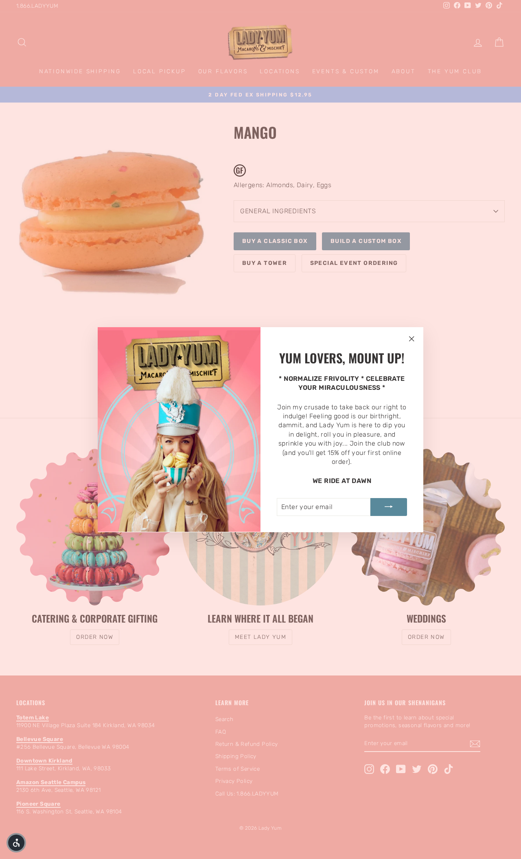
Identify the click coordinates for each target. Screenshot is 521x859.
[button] (16, 842)
